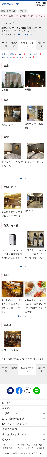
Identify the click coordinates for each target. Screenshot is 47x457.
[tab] (6, 45)
